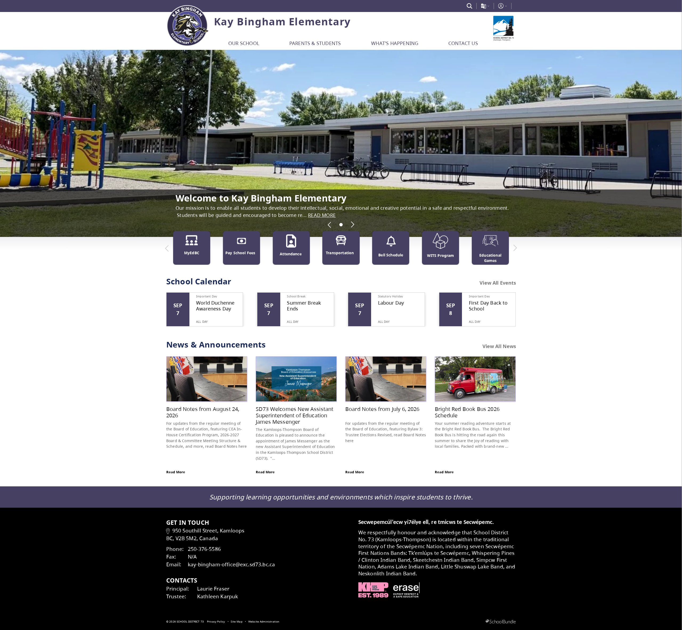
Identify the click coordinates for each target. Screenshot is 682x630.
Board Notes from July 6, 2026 (382, 409)
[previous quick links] (167, 248)
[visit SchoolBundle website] (501, 622)
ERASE (406, 590)
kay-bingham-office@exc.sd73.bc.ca (231, 564)
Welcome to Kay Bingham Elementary (261, 198)
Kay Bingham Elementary (282, 21)
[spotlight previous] (329, 224)
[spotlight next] (352, 224)
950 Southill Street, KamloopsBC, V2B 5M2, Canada (205, 534)
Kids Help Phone (373, 590)
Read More (175, 472)
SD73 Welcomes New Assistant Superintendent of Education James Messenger (294, 415)
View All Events (498, 283)
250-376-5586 (204, 548)
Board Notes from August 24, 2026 (202, 412)
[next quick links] (515, 248)
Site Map (236, 621)
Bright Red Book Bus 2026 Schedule (467, 412)
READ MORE (322, 215)
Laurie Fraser (213, 588)
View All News (499, 346)
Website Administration (263, 621)
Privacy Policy (216, 621)
